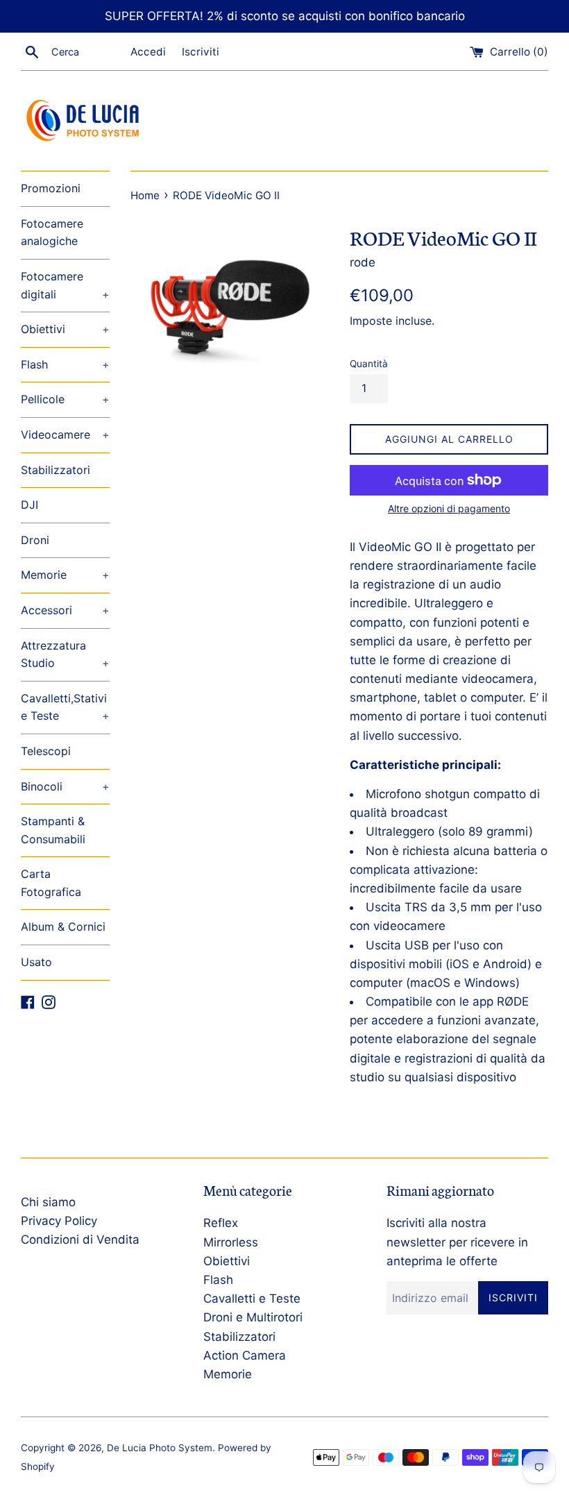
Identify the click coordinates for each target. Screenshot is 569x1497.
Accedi (148, 51)
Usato (36, 962)
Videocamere (65, 434)
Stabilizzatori (55, 470)
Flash (65, 364)
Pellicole (65, 399)
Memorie (65, 575)
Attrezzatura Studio (65, 654)
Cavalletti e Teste (251, 1298)
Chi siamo (48, 1202)
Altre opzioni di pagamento (449, 508)
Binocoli (65, 786)
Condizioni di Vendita (80, 1239)
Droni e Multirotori (253, 1317)
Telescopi (46, 751)
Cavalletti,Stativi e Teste (65, 707)
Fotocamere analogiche (52, 232)
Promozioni (50, 188)
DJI (29, 504)
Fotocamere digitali (65, 285)
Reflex (220, 1223)
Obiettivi (65, 329)
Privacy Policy (59, 1221)
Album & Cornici (63, 926)
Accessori (65, 610)
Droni (35, 540)
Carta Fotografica (51, 883)
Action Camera (244, 1355)
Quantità (369, 363)
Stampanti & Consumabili (53, 830)
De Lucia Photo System (159, 1447)
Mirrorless (230, 1242)
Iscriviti (200, 51)
